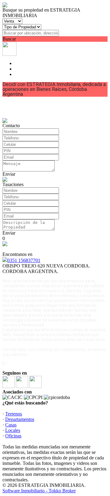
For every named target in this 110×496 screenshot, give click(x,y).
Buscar (9, 38)
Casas (10, 424)
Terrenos (13, 413)
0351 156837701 (23, 260)
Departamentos (19, 419)
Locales (12, 430)
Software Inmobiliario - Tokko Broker (39, 490)
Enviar (8, 174)
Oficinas (13, 435)
